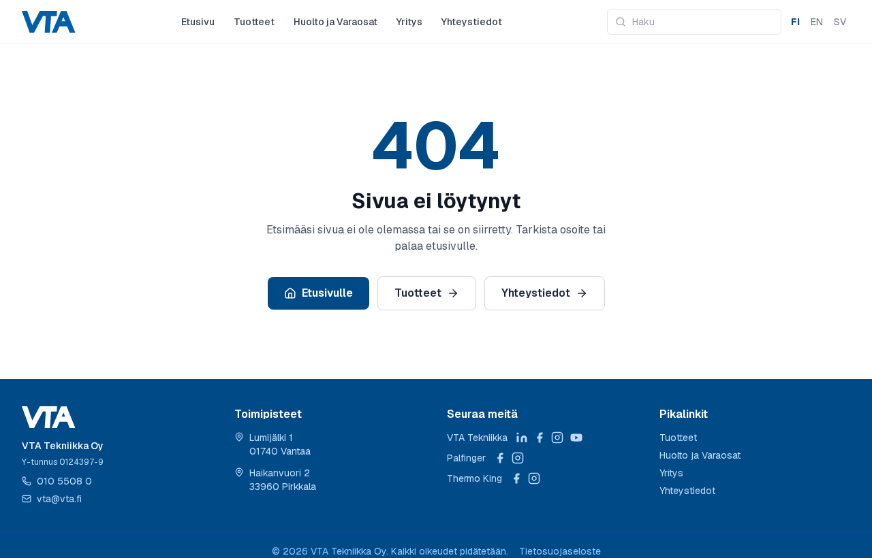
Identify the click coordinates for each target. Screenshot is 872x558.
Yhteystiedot (471, 22)
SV (840, 22)
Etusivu (198, 22)
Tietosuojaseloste (560, 551)
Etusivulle (327, 293)
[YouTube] (576, 437)
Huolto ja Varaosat (335, 22)
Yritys (409, 22)
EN (817, 22)
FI (795, 22)
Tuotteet (254, 22)
